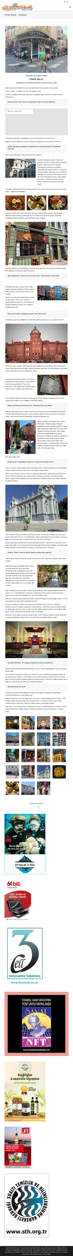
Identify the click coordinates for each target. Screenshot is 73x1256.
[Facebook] (34, 806)
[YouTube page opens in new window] (67, 1)
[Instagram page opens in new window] (65, 1)
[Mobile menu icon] (70, 7)
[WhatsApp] (38, 806)
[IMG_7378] (12, 788)
